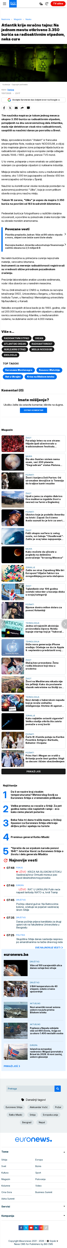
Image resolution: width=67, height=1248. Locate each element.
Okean (39, 338)
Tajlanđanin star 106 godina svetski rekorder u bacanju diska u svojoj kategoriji (45, 591)
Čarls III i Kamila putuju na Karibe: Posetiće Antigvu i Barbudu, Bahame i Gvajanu (45, 739)
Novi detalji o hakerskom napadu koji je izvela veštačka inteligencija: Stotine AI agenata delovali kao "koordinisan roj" (45, 702)
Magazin (18, 19)
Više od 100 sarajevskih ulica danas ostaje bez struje (46, 966)
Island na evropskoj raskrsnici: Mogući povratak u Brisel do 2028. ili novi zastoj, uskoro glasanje (46, 1053)
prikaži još (33, 771)
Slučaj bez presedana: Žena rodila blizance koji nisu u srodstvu (42, 665)
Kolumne (5, 1185)
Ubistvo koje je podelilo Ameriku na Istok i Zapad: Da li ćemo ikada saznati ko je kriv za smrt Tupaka (45, 517)
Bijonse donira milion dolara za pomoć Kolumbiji (44, 609)
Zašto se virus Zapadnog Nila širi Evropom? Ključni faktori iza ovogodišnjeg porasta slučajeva (45, 573)
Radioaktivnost (42, 344)
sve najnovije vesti (47, 947)
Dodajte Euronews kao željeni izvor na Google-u (36, 100)
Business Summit (43, 1192)
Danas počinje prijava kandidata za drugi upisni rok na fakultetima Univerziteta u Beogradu (38, 924)
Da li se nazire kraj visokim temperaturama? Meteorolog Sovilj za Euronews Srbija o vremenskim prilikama (36, 794)
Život (28, 438)
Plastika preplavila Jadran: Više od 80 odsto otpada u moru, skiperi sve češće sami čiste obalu (33, 236)
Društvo (21, 900)
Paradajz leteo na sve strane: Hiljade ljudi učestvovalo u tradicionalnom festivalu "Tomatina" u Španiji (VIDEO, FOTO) (43, 443)
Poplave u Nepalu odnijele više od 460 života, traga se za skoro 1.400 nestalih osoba (46, 1031)
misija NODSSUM (42, 349)
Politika (20, 935)
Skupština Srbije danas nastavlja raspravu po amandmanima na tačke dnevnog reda (39, 941)
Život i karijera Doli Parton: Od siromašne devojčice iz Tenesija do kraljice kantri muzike (45, 480)
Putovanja (40, 1179)
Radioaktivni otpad (16, 338)
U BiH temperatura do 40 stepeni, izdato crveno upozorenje (43, 989)
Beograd (26, 1122)
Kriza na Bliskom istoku (40, 376)
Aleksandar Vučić (39, 1107)
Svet (3, 1166)
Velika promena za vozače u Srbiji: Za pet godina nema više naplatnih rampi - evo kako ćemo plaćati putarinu (36, 809)
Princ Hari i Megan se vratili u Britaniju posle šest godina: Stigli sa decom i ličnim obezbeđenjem (45, 758)
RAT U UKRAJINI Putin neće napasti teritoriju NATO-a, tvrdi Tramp (38, 891)
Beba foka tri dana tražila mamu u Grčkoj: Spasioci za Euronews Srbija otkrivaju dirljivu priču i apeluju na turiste (36, 823)
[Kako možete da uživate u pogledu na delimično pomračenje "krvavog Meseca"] (13, 554)
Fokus (19, 867)
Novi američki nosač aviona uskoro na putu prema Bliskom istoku (45, 1010)
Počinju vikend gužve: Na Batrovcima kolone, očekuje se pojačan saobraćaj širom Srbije (37, 907)
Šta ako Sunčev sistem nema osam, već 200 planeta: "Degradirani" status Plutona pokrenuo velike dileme (43, 462)
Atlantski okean (15, 344)
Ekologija (10, 355)
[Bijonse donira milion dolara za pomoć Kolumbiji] (13, 610)
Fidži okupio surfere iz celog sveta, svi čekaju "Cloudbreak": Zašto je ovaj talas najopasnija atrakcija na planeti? (44, 536)
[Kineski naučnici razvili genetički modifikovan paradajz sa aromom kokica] (2, 624)
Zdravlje (30, 567)
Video (38, 1185)
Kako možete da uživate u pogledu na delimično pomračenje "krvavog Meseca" (44, 554)
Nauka (28, 19)
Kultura (4, 1172)
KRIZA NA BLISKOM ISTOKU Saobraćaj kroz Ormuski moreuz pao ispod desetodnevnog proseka (39, 874)
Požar (58, 1107)
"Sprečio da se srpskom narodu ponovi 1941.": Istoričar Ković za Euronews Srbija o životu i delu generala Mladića (37, 851)
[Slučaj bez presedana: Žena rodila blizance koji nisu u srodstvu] (13, 666)
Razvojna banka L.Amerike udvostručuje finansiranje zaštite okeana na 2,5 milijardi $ (34, 246)
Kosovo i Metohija (49, 370)
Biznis (38, 1166)
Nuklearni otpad (15, 349)
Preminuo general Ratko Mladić (30, 837)
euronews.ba (16, 954)
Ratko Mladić (15, 1114)
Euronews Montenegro (18, 370)
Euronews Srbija (14, 1107)
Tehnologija (32, 623)
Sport (38, 1172)
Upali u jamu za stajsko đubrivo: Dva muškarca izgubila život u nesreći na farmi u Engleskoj (44, 499)
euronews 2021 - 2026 (32, 1241)
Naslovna (5, 19)
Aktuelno (35, 1003)
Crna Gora (6, 1192)
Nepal (42, 1122)
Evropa (20, 885)
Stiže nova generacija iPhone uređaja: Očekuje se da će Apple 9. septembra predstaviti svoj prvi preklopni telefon (45, 647)
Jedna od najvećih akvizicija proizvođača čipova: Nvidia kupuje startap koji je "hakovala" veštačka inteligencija (45, 628)
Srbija (33, 1114)
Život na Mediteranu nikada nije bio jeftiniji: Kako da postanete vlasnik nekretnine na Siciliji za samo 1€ (44, 684)
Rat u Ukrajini (13, 376)
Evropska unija (50, 1114)
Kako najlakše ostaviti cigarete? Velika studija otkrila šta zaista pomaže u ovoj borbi (45, 721)
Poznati (30, 475)
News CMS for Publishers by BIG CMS (33, 1244)
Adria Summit (7, 1198)
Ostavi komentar (33, 410)
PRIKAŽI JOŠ (11, 1066)
